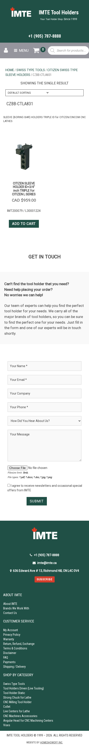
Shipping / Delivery (14, 666)
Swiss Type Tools (30, 70)
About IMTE (10, 603)
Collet (6, 706)
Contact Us (10, 613)
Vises (6, 725)
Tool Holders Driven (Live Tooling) (23, 688)
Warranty (8, 639)
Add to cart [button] (24, 224)
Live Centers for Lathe (16, 711)
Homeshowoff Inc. (51, 742)
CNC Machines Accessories (20, 716)
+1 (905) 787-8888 (44, 36)
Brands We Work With (16, 608)
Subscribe (44, 579)
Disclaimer (9, 653)
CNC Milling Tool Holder (17, 702)
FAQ (5, 657)
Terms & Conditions (15, 648)
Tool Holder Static (14, 693)
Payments (9, 662)
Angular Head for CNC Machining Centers (28, 720)
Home (9, 70)
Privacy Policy (11, 634)
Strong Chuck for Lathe (17, 697)
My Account (10, 630)
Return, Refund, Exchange (19, 644)
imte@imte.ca (47, 563)
